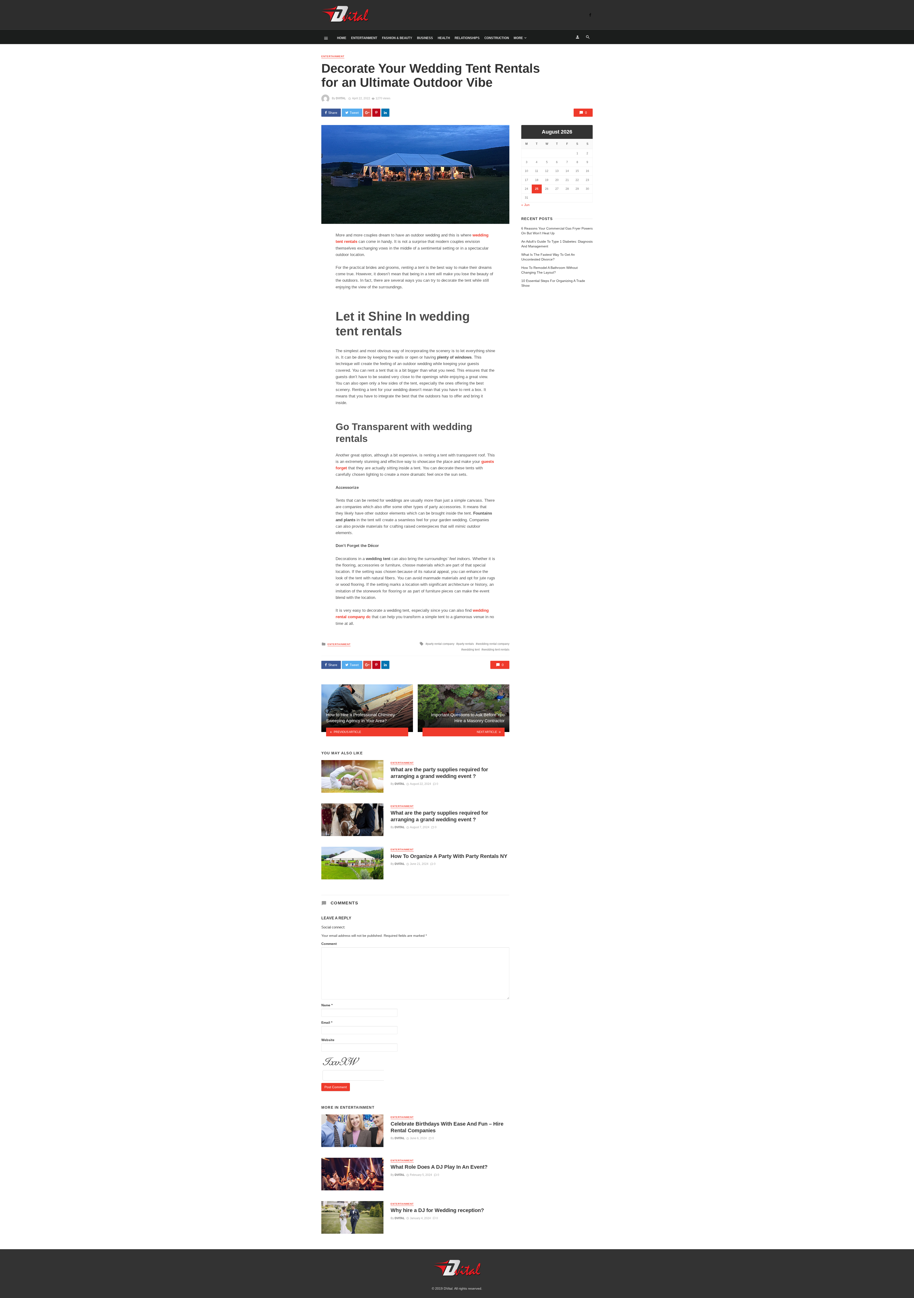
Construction (496, 38)
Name (327, 1005)
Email (326, 1022)
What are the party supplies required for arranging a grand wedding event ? (439, 773)
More (518, 38)
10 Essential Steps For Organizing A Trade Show (553, 283)
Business (425, 38)
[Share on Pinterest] (376, 113)
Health (444, 38)
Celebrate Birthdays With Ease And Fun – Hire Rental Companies (447, 1127)
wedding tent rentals (496, 649)
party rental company (440, 644)
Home (341, 38)
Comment (329, 944)
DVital (341, 98)
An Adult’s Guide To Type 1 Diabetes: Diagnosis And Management (557, 244)
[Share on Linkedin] (385, 113)
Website (327, 1040)
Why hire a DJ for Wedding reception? (437, 1210)
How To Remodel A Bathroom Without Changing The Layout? (549, 270)
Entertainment (364, 38)
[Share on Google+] (367, 113)
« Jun (525, 205)
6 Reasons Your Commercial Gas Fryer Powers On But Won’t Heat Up (557, 230)
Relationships (467, 38)
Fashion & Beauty (397, 38)
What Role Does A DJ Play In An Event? (439, 1167)
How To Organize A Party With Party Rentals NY (449, 856)
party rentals (466, 644)
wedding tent (471, 649)
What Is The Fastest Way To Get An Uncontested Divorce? (548, 257)
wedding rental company (493, 644)
